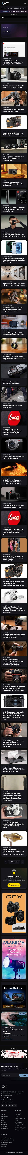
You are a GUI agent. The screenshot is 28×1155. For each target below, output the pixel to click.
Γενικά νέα (4, 1126)
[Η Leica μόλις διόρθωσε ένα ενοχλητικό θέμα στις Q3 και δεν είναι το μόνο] (14, 171)
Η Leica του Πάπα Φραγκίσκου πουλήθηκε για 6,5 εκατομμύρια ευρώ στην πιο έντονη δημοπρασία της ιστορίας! (14, 609)
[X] (12, 1105)
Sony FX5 (10, 8)
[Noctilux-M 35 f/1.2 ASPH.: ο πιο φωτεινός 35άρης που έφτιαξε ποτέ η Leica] (14, 345)
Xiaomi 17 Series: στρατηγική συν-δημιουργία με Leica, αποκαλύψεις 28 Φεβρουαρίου (14, 260)
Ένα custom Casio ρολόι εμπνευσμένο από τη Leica (11, 383)
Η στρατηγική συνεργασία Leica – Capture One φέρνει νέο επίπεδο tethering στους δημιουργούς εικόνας (13, 531)
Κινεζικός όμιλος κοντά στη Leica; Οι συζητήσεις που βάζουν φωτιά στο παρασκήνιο (13, 158)
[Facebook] (2, 1105)
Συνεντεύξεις (4, 1128)
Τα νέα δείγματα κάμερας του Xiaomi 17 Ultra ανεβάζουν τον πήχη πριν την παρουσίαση (12, 481)
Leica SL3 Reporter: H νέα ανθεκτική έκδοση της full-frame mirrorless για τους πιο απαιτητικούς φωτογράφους (13, 662)
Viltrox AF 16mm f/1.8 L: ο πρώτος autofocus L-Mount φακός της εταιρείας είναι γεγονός (13, 309)
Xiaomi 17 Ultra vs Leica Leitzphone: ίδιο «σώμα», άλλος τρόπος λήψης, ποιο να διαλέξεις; (14, 209)
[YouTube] (9, 1105)
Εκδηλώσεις (4, 1124)
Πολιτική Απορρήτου (20, 1127)
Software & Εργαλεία (6, 1142)
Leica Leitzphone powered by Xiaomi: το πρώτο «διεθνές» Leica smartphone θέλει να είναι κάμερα (14, 234)
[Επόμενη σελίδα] (22, 862)
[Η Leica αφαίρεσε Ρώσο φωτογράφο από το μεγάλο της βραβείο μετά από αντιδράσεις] (14, 49)
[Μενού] (25, 3)
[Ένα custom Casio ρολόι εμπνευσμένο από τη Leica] (14, 371)
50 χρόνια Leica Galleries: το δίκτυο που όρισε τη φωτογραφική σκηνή (14, 284)
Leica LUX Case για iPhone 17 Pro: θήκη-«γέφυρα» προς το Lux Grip (13, 333)
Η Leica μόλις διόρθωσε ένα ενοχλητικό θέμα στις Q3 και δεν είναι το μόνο (13, 183)
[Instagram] (6, 1105)
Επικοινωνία (6, 1097)
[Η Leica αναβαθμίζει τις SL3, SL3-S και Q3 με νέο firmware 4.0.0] (14, 494)
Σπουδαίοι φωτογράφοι (19, 8)
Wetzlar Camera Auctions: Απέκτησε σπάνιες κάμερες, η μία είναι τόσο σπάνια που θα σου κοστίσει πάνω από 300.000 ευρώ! (13, 852)
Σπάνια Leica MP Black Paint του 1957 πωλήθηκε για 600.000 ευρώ (13, 134)
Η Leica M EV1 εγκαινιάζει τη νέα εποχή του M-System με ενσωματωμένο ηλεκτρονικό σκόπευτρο (13, 743)
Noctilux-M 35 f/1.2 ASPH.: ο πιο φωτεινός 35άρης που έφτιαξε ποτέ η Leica (14, 358)
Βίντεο (3, 1118)
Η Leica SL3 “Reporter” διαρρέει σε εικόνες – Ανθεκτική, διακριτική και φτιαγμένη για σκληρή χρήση (14, 688)
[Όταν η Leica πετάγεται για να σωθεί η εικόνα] (14, 394)
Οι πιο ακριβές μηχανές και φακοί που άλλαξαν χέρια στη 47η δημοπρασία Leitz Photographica (13, 583)
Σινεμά (3, 1120)
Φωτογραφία (4, 1116)
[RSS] (15, 1105)
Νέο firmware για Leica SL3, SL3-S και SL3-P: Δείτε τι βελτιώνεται (13, 86)
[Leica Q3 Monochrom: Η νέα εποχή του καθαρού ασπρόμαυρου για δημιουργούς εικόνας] (14, 623)
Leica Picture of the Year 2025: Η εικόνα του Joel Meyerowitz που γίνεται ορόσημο (13, 558)
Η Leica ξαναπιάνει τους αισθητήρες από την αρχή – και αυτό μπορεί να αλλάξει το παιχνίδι (12, 431)
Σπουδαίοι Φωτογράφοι (7, 1138)
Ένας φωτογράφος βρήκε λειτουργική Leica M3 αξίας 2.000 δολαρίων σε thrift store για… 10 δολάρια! (13, 824)
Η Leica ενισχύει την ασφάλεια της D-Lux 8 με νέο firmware (13, 457)
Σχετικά (17, 1116)
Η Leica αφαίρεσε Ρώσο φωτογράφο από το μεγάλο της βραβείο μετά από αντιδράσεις (12, 62)
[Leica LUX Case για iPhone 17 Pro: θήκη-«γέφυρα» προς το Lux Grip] (14, 322)
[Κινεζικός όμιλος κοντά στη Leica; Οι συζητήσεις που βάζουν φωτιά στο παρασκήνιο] (14, 146)
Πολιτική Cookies (19, 1129)
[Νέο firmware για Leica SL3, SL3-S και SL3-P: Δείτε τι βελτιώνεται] (14, 75)
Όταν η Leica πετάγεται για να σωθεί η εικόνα (12, 406)
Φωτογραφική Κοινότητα (7, 1140)
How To (3, 1114)
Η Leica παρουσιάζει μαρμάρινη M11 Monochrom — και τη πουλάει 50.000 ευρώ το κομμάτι (14, 769)
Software (3, 1122)
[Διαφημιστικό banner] (14, 17)
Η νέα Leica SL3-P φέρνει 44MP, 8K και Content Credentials (13, 110)
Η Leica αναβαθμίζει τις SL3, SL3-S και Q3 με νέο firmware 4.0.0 (13, 506)
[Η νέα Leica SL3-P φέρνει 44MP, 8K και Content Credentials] (14, 98)
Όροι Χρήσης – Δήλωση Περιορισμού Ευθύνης (20, 1123)
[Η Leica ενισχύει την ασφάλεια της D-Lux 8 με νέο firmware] (14, 445)
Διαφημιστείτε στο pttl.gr (20, 1119)
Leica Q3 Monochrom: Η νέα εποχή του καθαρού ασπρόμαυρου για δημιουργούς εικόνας (14, 635)
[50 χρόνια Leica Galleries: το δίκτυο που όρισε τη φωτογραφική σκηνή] (14, 273)
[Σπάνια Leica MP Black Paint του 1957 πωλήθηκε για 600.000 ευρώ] (14, 122)
